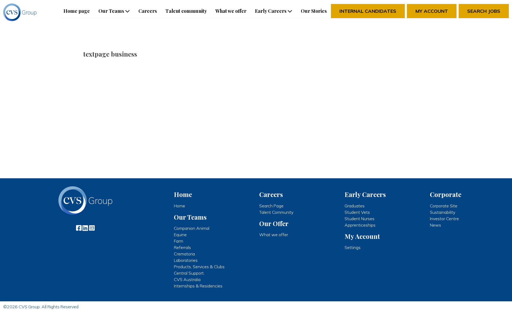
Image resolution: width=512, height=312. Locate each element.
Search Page (271, 205)
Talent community (186, 11)
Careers (147, 11)
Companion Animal (191, 228)
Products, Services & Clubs (199, 266)
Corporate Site (443, 205)
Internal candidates (367, 11)
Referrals (182, 247)
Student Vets (357, 212)
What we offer (230, 11)
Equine (180, 234)
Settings (353, 247)
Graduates (355, 205)
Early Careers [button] (270, 11)
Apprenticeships (360, 225)
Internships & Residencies (198, 286)
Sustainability (442, 212)
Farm (178, 241)
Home (179, 205)
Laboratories (186, 260)
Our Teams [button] (111, 11)
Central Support (189, 273)
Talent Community (276, 212)
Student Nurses (359, 218)
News (435, 225)
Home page (76, 11)
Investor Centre (444, 218)
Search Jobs (483, 11)
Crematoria (184, 253)
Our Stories (314, 11)
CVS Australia (187, 279)
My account (431, 11)
